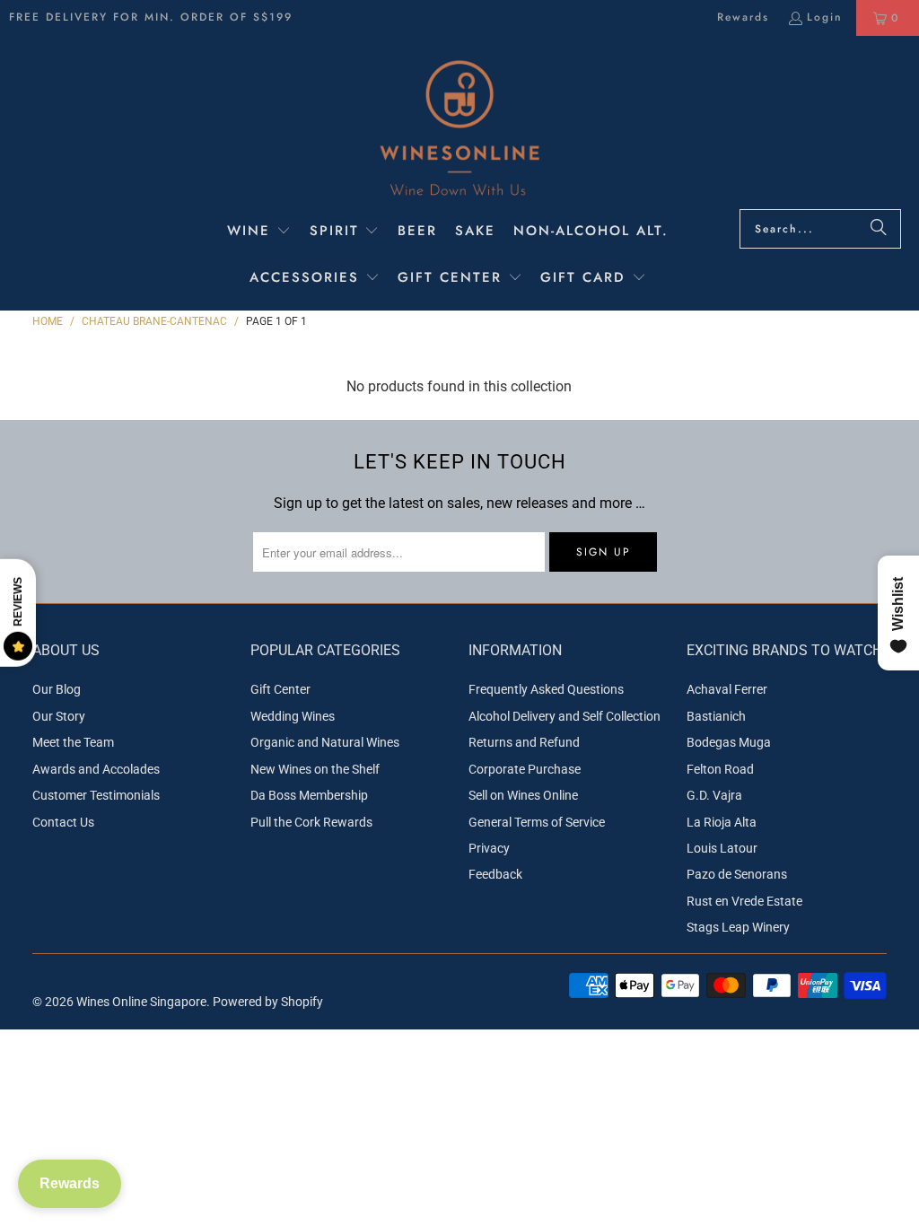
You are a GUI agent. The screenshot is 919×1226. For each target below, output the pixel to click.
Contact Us (63, 822)
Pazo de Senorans (737, 874)
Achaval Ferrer (727, 689)
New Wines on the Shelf (315, 769)
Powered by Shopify (268, 1001)
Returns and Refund (524, 742)
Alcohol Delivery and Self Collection (564, 716)
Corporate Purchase (524, 769)
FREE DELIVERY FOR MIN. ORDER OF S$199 (151, 17)
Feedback (495, 874)
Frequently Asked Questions (546, 689)
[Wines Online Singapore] (459, 127)
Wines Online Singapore (141, 1001)
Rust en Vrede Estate (744, 901)
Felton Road (720, 769)
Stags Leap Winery (738, 927)
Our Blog (56, 689)
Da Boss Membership (309, 795)
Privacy (489, 848)
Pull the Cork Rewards (311, 822)
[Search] (878, 229)
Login (825, 17)
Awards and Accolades (96, 769)
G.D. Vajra (714, 795)
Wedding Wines (292, 716)
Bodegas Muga (729, 742)
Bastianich (716, 716)
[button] (259, 232)
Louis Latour (722, 848)
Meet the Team (73, 742)
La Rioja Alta (722, 822)
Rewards (743, 17)
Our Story (58, 716)
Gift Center (280, 689)
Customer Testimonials (96, 795)
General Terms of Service (536, 822)
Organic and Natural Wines (324, 742)
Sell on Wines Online (523, 795)
